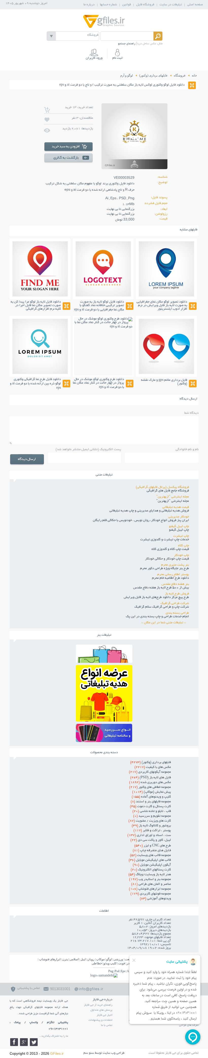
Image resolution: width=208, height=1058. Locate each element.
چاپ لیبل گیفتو (179, 526)
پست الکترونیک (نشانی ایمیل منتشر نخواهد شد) (88, 449)
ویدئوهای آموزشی (155, 899)
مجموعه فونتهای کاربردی (150, 894)
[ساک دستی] (104, 661)
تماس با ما (106, 1025)
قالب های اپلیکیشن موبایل (150, 860)
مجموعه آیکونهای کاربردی (150, 772)
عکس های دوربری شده (150, 782)
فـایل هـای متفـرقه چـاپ (152, 850)
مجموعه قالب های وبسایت (150, 855)
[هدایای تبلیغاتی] (104, 733)
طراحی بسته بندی (177, 613)
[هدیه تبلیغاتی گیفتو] (104, 720)
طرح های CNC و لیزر (152, 846)
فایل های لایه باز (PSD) (150, 778)
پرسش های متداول (101, 1010)
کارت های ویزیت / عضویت (149, 821)
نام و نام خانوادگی (187, 449)
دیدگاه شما (191, 413)
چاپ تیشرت (181, 536)
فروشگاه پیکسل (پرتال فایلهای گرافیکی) (162, 487)
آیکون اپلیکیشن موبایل (152, 865)
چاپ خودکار (181, 555)
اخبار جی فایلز (104, 1015)
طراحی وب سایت (114, 1053)
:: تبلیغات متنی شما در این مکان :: (165, 623)
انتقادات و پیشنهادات (100, 1020)
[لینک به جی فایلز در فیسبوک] (14, 1042)
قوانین (126, 5)
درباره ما (89, 5)
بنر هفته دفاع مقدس (175, 584)
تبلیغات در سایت (171, 5)
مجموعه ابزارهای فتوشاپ (150, 889)
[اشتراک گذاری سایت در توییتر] (33, 1042)
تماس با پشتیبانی (28, 988)
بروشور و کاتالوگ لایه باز (151, 826)
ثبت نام (117, 58)
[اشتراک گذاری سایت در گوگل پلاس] (24, 1042)
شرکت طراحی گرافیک (175, 603)
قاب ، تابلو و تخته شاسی (151, 811)
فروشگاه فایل (145, 5)
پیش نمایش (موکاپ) (151, 792)
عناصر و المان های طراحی (151, 884)
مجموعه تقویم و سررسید (152, 816)
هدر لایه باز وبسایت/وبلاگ (149, 874)
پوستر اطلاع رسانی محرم (173, 574)
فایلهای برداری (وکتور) (150, 762)
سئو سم (88, 1053)
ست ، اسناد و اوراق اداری (149, 835)
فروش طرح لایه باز (177, 594)
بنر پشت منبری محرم (175, 565)
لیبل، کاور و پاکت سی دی (150, 840)
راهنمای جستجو (126, 43)
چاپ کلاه (183, 546)
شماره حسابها (108, 5)
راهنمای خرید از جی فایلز (98, 1005)
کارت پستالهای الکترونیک (151, 870)
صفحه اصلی (195, 5)
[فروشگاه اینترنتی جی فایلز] (104, 27)
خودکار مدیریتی (178, 517)
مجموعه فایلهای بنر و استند (151, 802)
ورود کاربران (94, 58)
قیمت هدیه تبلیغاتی (175, 507)
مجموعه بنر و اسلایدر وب (150, 879)
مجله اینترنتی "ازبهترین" (172, 497)
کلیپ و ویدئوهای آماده (151, 797)
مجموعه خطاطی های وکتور (150, 787)
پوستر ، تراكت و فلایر (152, 830)
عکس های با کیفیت (152, 767)
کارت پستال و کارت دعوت (150, 806)
